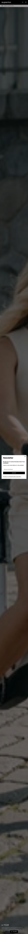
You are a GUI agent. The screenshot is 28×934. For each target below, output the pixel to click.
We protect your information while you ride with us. (12, 476)
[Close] (25, 456)
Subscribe (14, 472)
